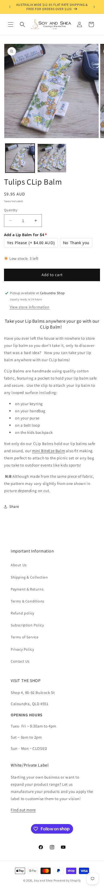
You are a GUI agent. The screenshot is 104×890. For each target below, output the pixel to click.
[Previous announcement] (10, 7)
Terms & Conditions (27, 601)
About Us (19, 565)
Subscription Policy (27, 625)
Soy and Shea (43, 880)
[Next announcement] (94, 7)
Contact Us (20, 661)
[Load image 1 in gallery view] (20, 158)
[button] (11, 24)
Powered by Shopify (67, 880)
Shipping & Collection (29, 577)
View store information (29, 307)
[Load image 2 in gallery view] (52, 158)
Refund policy (22, 613)
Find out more (23, 809)
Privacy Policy (22, 649)
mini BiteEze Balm (48, 450)
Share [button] (14, 506)
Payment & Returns (27, 589)
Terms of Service (25, 637)
